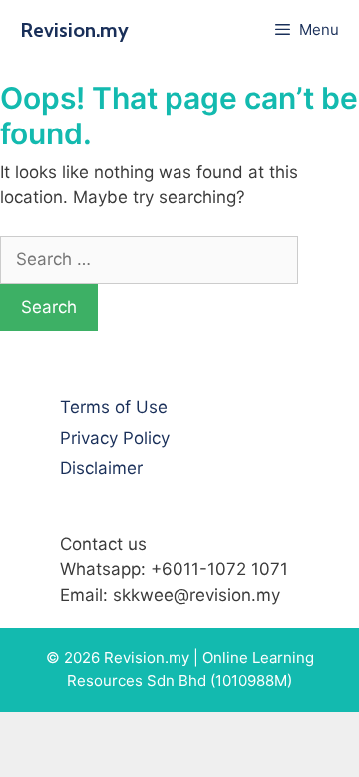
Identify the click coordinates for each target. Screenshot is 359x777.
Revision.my (74, 30)
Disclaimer (101, 468)
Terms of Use (114, 407)
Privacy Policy (115, 438)
